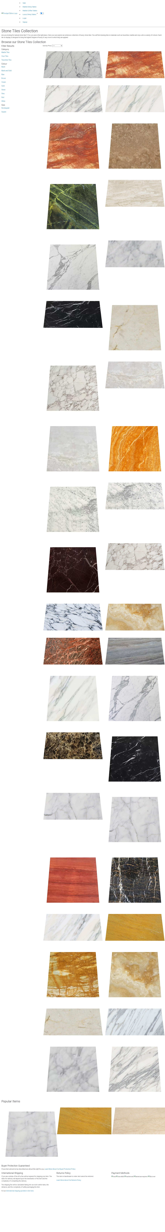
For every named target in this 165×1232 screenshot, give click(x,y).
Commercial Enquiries (95, 1202)
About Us (8, 1197)
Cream (3, 82)
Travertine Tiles (6, 60)
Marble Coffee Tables (30, 11)
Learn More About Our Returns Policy (68, 1180)
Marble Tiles (5, 52)
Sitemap (9, 1228)
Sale (24, 3)
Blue (2, 74)
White (3, 101)
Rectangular (5, 108)
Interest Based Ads (13, 1224)
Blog (130, 1197)
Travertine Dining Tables (54, 1209)
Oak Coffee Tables (53, 1211)
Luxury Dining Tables (29, 14)
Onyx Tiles (4, 56)
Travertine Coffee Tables (55, 1206)
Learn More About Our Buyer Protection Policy (60, 1169)
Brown (3, 78)
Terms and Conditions (14, 1226)
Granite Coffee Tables (54, 1197)
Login (24, 18)
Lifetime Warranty (93, 1199)
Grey (3, 93)
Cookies (9, 1222)
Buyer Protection (93, 1197)
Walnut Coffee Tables (54, 1213)
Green (3, 90)
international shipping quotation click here (20, 1191)
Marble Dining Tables (29, 7)
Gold (3, 86)
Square (3, 112)
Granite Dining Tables (53, 1199)
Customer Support (11, 1199)
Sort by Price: (47, 46)
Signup (25, 22)
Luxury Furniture (52, 1215)
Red (2, 97)
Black (3, 67)
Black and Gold (6, 71)
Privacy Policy (11, 1219)
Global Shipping (93, 1206)
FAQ (89, 1204)
